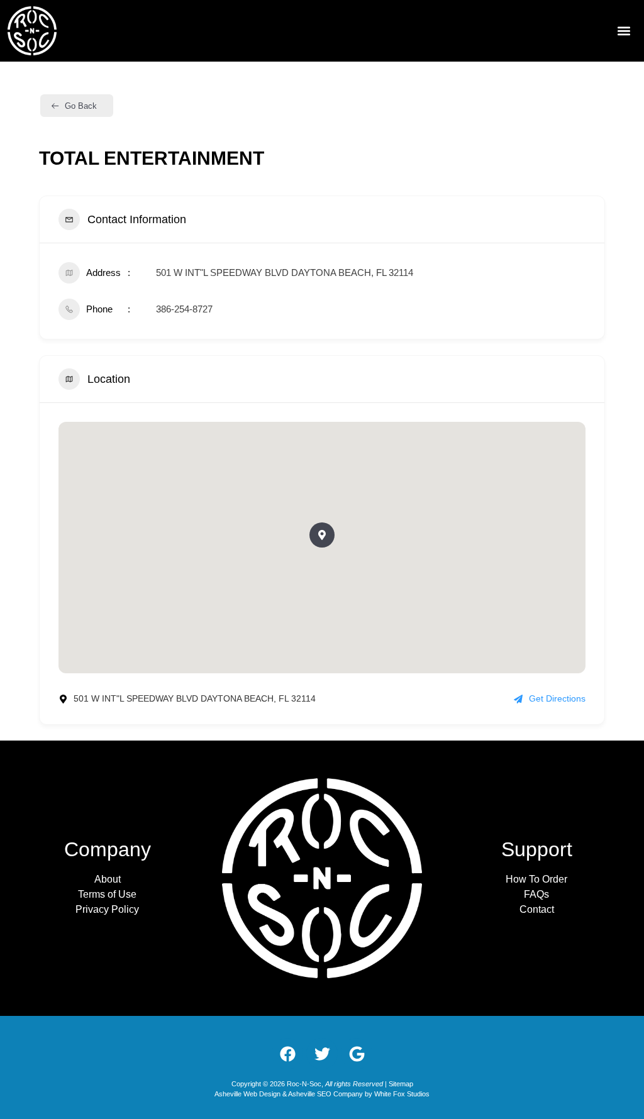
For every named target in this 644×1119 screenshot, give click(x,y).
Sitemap (401, 1084)
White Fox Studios (402, 1094)
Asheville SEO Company (325, 1094)
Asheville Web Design (248, 1094)
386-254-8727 (184, 309)
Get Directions (557, 698)
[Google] (356, 1053)
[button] (624, 31)
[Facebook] (287, 1053)
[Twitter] (322, 1053)
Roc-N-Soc (304, 1084)
